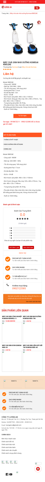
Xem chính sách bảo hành (33, 301)
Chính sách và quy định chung (11, 453)
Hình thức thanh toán (9, 439)
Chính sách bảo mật (8, 444)
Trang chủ (5, 13)
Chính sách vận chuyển (9, 450)
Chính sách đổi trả (8, 441)
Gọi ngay (23, 115)
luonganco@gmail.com (13, 425)
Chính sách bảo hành (8, 447)
